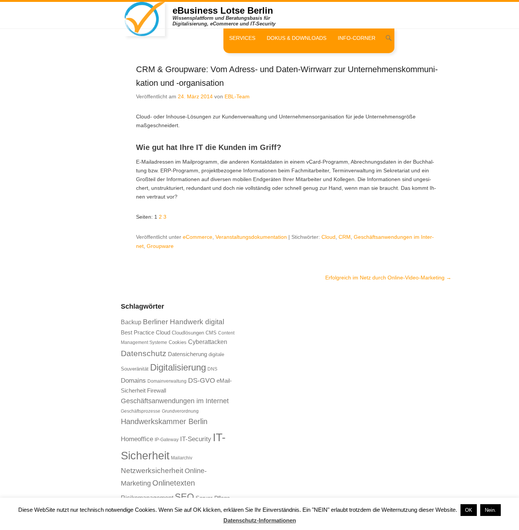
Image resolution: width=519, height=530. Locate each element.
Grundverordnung (180, 411)
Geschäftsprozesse (140, 411)
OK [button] (468, 510)
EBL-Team (237, 96)
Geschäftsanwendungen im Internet (175, 401)
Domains (133, 380)
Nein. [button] (490, 510)
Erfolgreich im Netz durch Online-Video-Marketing (388, 277)
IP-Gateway (167, 439)
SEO (184, 497)
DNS (212, 369)
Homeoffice (137, 439)
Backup (131, 322)
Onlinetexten (173, 483)
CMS (211, 333)
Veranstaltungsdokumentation (251, 237)
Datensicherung (187, 354)
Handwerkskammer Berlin (164, 421)
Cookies (178, 342)
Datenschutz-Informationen (259, 520)
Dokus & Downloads (296, 38)
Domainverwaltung (167, 381)
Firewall (156, 391)
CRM (345, 237)
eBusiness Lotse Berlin (222, 10)
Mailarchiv (181, 458)
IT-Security (195, 439)
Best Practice (137, 333)
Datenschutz (143, 353)
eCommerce (197, 237)
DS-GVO (201, 380)
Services (242, 38)
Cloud (328, 237)
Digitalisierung (178, 367)
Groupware (160, 246)
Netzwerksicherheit (152, 471)
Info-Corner (356, 38)
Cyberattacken (207, 342)
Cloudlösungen (188, 333)
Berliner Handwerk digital (183, 322)
